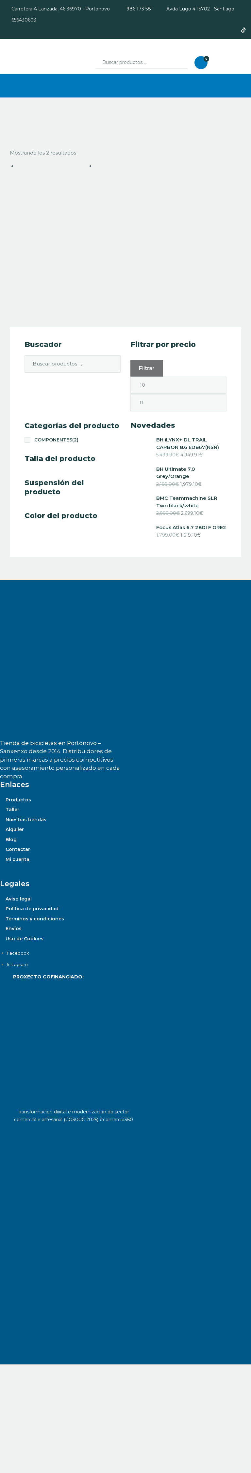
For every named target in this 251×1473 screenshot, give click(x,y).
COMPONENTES (56, 440)
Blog (11, 839)
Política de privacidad (32, 909)
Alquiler (15, 829)
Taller (12, 809)
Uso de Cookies (24, 939)
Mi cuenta (17, 859)
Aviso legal (19, 899)
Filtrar (147, 368)
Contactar (18, 849)
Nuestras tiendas (26, 820)
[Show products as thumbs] (12, 129)
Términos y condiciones (35, 919)
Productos (18, 800)
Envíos (14, 928)
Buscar (177, 62)
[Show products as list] (19, 129)
